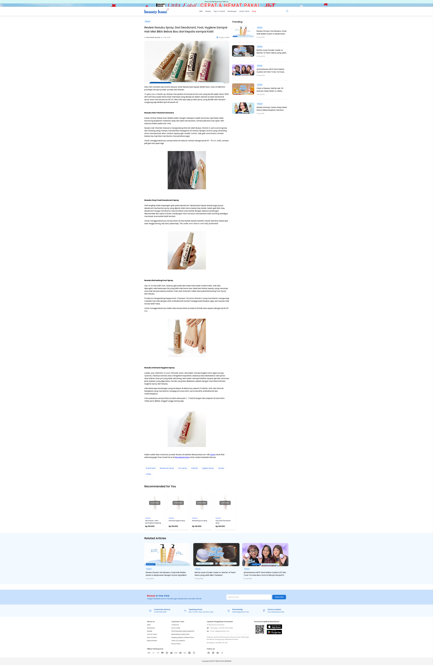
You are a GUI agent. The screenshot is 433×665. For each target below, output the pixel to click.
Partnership (151, 628)
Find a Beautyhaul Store (276, 612)
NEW (201, 11)
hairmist (194, 468)
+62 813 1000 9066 (160, 612)
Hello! (149, 625)
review (148, 474)
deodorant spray (167, 468)
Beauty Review (152, 641)
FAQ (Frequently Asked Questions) (182, 631)
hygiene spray (208, 468)
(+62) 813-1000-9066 (225, 628)
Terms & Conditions (178, 641)
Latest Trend (244, 11)
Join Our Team (152, 634)
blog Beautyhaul (182, 457)
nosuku (221, 468)
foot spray (182, 468)
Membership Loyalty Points (180, 634)
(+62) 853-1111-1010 (221, 643)
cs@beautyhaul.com (222, 631)
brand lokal (150, 468)
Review (208, 11)
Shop (254, 11)
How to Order (175, 628)
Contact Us (175, 625)
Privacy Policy (176, 644)
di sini (212, 454)
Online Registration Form (240, 612)
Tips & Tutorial (219, 11)
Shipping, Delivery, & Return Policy (182, 637)
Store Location (152, 637)
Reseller (149, 631)
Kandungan (232, 11)
